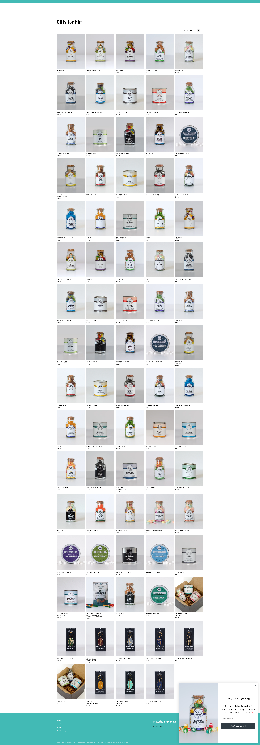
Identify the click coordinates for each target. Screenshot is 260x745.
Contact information (122, 742)
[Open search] (192, 9)
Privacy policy (100, 742)
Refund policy (91, 742)
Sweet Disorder (66, 742)
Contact (59, 724)
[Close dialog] (255, 685)
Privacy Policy (61, 731)
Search (59, 720)
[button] (192, 30)
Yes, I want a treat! (238, 726)
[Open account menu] (196, 9)
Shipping (60, 727)
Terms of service (110, 742)
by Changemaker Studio (78, 742)
